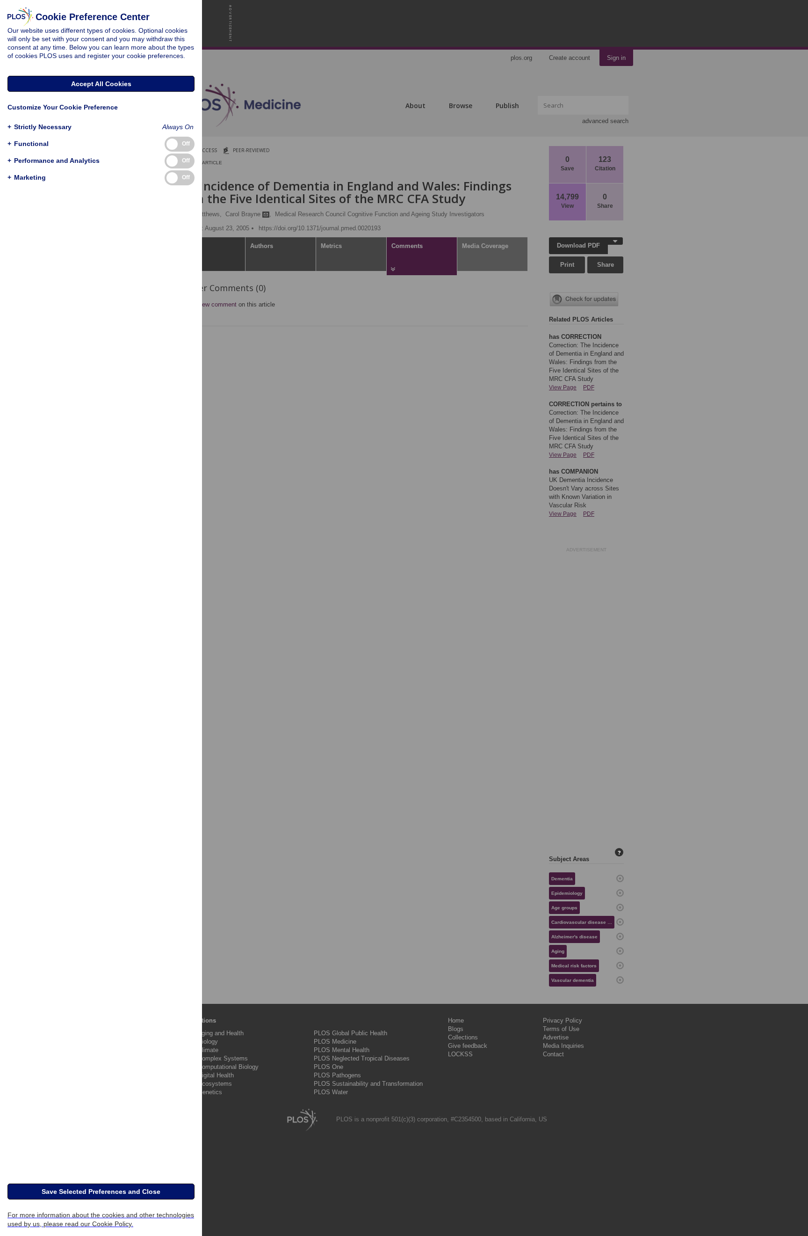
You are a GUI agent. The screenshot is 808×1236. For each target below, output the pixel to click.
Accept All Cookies (101, 84)
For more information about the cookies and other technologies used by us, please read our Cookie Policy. (100, 1219)
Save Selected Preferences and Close (101, 1191)
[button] (39, 127)
